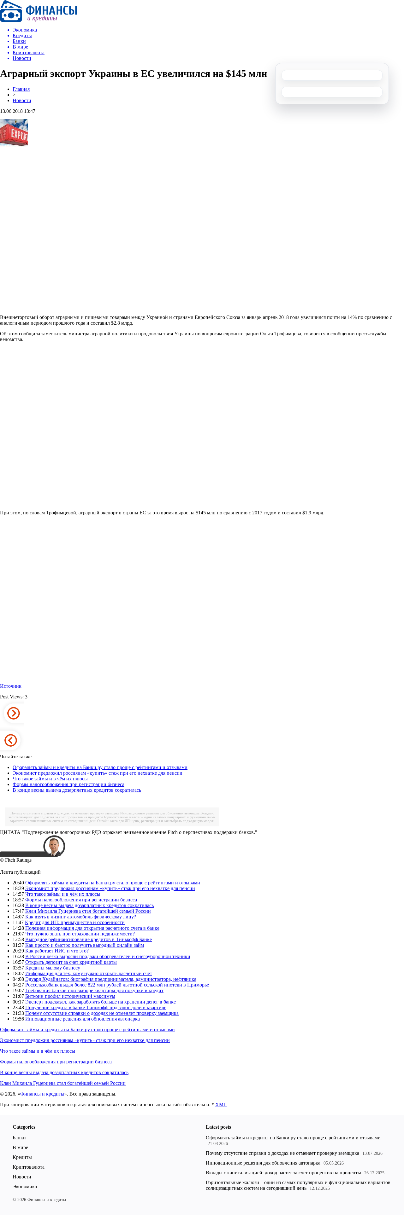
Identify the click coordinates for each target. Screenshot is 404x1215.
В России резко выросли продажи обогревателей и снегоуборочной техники (107, 956)
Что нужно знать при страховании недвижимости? (80, 933)
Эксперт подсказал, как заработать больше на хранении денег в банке (100, 1001)
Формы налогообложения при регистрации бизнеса (68, 784)
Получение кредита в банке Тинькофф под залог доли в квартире (95, 1007)
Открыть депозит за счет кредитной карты (71, 962)
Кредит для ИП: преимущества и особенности (75, 922)
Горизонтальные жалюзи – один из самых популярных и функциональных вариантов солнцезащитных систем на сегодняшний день (298, 1185)
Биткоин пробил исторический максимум (70, 996)
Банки (19, 1137)
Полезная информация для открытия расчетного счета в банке (92, 928)
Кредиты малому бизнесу (52, 967)
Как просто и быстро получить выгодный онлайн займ (84, 945)
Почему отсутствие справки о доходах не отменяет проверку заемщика (64, 813)
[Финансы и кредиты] (38, 20)
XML (221, 1104)
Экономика (25, 1186)
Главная (21, 89)
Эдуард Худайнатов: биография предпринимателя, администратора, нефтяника (110, 979)
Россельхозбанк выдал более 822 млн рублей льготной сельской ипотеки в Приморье (117, 984)
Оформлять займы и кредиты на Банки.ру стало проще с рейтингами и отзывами (100, 767)
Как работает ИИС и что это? (57, 950)
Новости (22, 100)
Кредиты (22, 1157)
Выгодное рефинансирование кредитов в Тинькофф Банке (88, 939)
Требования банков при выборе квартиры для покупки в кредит (94, 990)
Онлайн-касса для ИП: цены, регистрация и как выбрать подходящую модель (155, 821)
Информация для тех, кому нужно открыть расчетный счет (88, 973)
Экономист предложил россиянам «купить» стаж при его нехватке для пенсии (97, 773)
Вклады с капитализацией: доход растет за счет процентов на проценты (283, 1172)
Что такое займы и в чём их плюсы (50, 778)
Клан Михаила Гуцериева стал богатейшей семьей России (88, 911)
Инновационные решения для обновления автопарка (159, 813)
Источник (10, 686)
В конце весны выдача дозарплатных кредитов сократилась (77, 790)
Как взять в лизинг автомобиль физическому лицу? (80, 916)
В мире (20, 1147)
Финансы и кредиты (42, 1093)
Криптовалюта (29, 1167)
